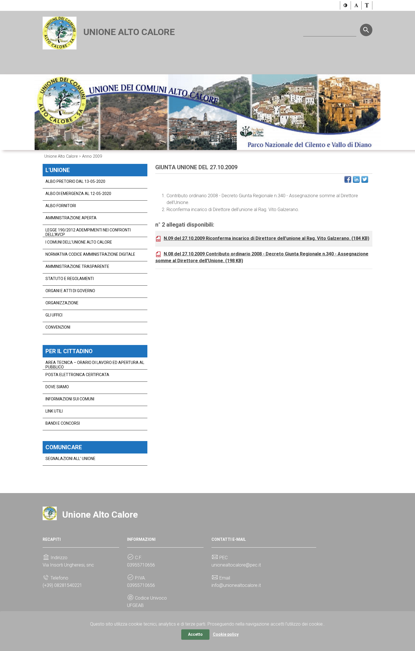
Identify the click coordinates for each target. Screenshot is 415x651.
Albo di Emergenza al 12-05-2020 (78, 193)
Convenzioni (57, 327)
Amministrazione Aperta (71, 218)
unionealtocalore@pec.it (236, 565)
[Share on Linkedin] (356, 179)
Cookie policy (226, 634)
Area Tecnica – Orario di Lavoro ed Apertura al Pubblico (94, 364)
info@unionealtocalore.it (236, 585)
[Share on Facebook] (347, 179)
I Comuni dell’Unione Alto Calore (78, 242)
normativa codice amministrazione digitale (90, 254)
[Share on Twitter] (364, 179)
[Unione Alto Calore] (60, 33)
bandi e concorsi (62, 423)
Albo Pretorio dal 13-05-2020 (75, 181)
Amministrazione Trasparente (77, 266)
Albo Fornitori (60, 205)
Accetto (195, 634)
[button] (345, 5)
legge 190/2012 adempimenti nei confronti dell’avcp (88, 232)
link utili (54, 411)
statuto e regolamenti (69, 278)
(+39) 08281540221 (62, 585)
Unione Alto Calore (129, 32)
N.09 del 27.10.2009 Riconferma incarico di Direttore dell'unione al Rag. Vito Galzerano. (266, 238)
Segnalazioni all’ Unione (70, 458)
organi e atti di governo (70, 290)
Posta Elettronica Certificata (77, 374)
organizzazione (61, 303)
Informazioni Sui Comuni (69, 399)
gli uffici (53, 315)
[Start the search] (366, 30)
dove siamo (57, 387)
